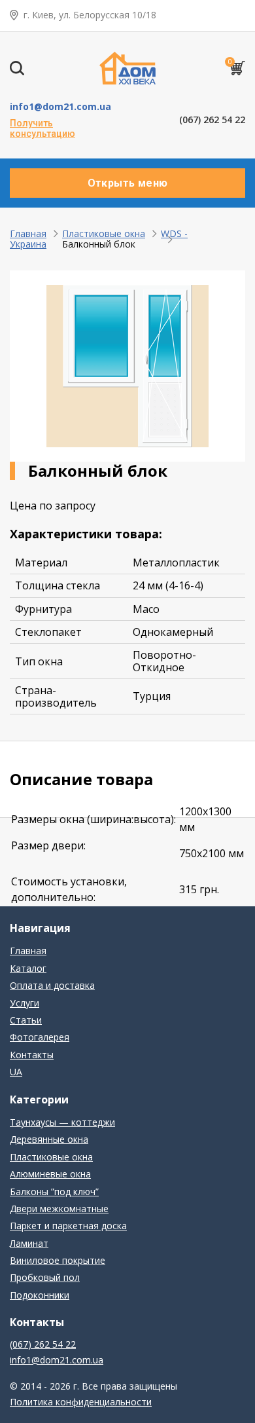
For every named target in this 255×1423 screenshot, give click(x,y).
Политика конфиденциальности (81, 1401)
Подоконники (39, 1295)
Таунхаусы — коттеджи (62, 1122)
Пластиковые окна (103, 233)
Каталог (28, 968)
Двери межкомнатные (59, 1208)
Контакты (32, 1054)
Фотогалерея (39, 1037)
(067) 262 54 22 (212, 120)
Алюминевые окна (50, 1174)
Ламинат (29, 1243)
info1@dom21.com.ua (60, 106)
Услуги (24, 1003)
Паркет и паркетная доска (68, 1225)
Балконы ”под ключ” (54, 1191)
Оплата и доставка (52, 985)
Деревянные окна (49, 1139)
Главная (28, 233)
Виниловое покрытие (57, 1260)
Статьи (26, 1020)
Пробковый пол (45, 1277)
